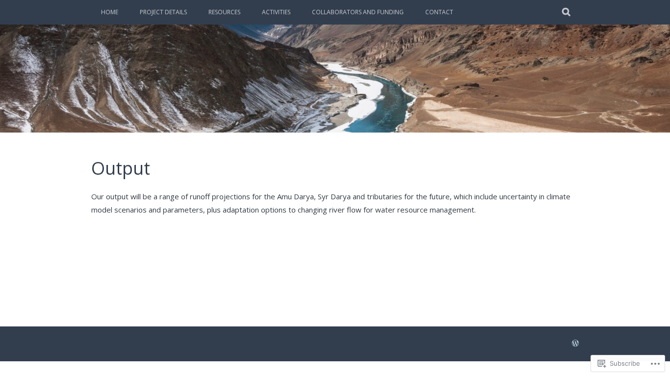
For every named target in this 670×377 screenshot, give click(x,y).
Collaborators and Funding (358, 12)
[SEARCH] (567, 12)
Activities (276, 12)
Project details (163, 12)
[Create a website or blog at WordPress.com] (575, 343)
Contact (439, 12)
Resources (224, 12)
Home (109, 12)
